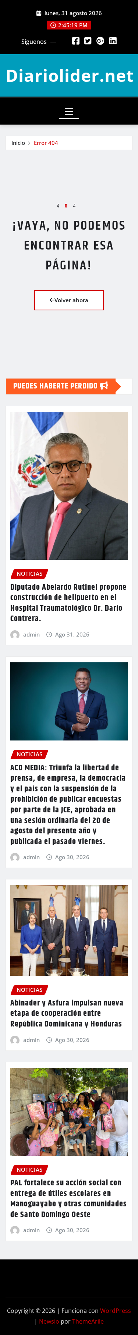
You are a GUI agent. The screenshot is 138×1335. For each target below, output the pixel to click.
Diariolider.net (70, 75)
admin (31, 634)
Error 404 (46, 142)
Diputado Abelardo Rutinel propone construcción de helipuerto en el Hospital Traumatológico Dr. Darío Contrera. (68, 603)
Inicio (18, 142)
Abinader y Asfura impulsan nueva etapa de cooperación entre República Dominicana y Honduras (67, 1014)
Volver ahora (71, 300)
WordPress (115, 1311)
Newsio (49, 1321)
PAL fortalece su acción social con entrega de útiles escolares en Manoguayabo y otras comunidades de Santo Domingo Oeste (68, 1199)
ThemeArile (88, 1321)
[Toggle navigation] (69, 111)
